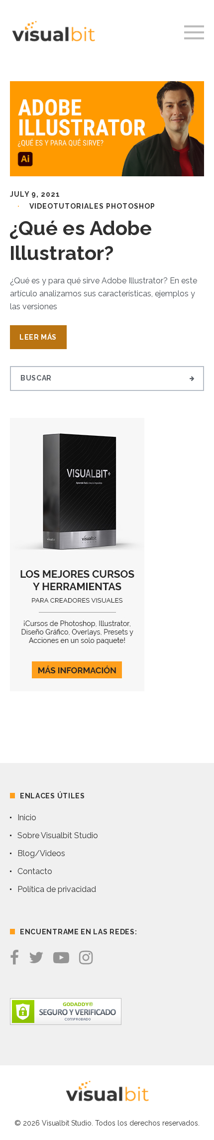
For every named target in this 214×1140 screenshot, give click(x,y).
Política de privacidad (56, 889)
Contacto (34, 871)
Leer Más (38, 337)
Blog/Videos (41, 853)
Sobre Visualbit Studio (57, 835)
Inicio (26, 817)
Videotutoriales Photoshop (92, 206)
